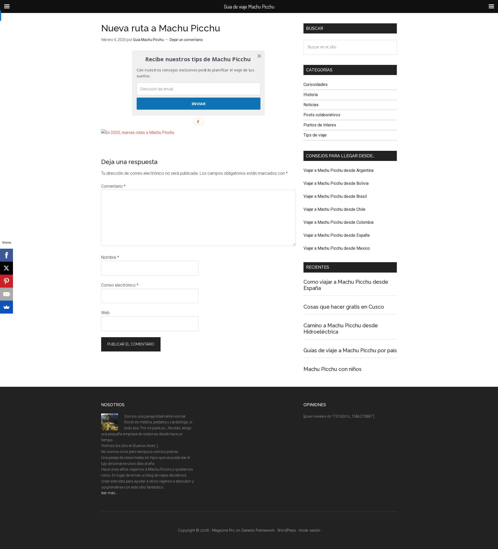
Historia (310, 94)
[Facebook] (6, 255)
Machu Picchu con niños (332, 369)
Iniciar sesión (309, 530)
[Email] (6, 294)
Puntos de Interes (319, 125)
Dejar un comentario (186, 40)
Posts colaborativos (321, 114)
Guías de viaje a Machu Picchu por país (350, 350)
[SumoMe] (6, 307)
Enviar (198, 103)
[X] (6, 268)
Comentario (113, 186)
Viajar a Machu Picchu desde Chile (334, 209)
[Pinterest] (6, 281)
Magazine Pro (223, 530)
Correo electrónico (120, 285)
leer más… (109, 493)
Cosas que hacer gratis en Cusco (343, 307)
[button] (198, 59)
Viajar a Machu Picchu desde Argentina (338, 170)
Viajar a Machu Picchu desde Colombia (338, 222)
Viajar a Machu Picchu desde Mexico (336, 248)
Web (105, 312)
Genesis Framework (257, 530)
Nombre (110, 257)
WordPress (286, 530)
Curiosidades (315, 84)
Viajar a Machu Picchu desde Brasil (335, 196)
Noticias (311, 104)
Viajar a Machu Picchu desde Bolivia (336, 183)
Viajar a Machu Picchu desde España (336, 235)
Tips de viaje (315, 135)
